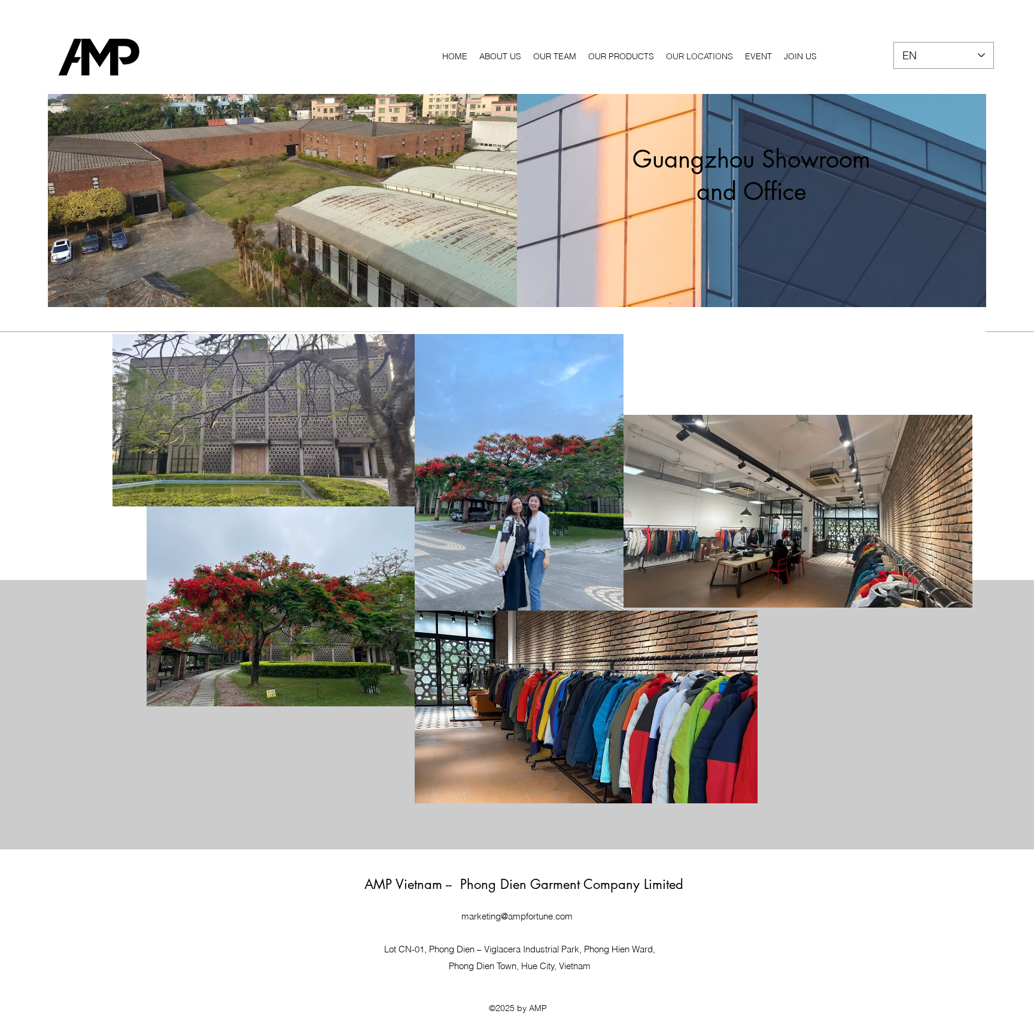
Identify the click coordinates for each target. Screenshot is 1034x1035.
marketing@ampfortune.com (517, 916)
